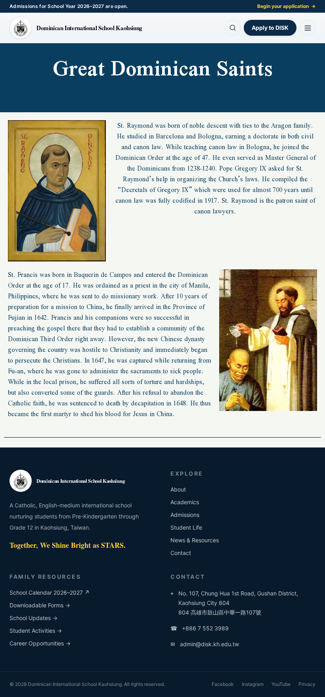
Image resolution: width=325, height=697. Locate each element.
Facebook (223, 684)
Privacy (306, 684)
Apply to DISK (270, 27)
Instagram (253, 684)
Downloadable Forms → (40, 605)
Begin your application (286, 6)
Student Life (186, 527)
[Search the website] (233, 28)
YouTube (281, 684)
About (178, 489)
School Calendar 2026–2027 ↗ (50, 592)
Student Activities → (36, 630)
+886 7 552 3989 (199, 628)
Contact (180, 552)
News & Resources (194, 540)
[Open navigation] (307, 28)
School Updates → (33, 617)
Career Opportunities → (40, 643)
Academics (184, 502)
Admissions (184, 514)
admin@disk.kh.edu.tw (204, 644)
